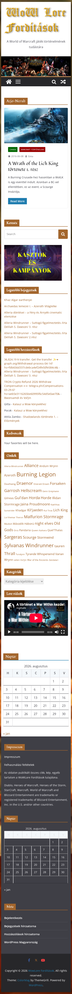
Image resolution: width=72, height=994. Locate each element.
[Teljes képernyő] (63, 632)
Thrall (9, 553)
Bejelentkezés (13, 918)
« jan (6, 733)
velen (17, 560)
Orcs (16, 530)
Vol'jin (23, 560)
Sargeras (13, 537)
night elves (44, 523)
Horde (46, 497)
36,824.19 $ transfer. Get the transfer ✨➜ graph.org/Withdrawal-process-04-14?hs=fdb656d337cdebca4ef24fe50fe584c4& (31, 363)
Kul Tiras (48, 510)
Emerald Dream (41, 484)
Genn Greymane (50, 491)
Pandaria (25, 530)
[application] (36, 618)
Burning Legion (36, 474)
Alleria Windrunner (13, 466)
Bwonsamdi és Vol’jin (17, 398)
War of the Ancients (37, 559)
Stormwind (45, 537)
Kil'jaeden (35, 510)
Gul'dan (21, 497)
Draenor (25, 483)
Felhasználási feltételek (19, 765)
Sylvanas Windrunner (29, 545)
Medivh (8, 523)
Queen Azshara (39, 530)
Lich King (60, 510)
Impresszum (12, 757)
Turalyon (20, 554)
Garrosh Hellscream (23, 490)
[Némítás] (57, 632)
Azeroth (10, 475)
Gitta (30, 156)
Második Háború (23, 523)
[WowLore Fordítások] (36, 59)
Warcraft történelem (32, 149)
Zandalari (53, 560)
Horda (34, 497)
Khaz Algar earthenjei (18, 300)
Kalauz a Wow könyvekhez (29, 404)
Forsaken (58, 483)
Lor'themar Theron (13, 517)
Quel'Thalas (55, 530)
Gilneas (9, 498)
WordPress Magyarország (21, 942)
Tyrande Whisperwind (40, 554)
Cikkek (13, 149)
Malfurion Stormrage (43, 516)
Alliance (31, 465)
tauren (60, 546)
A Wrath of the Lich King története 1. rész (33, 166)
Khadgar (21, 510)
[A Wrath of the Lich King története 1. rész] (36, 125)
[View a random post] (63, 81)
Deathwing (10, 484)
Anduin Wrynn (48, 466)
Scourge (29, 537)
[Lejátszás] (9, 632)
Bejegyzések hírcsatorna (20, 926)
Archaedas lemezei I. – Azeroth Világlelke (30, 306)
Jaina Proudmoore (35, 504)
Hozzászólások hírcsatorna (22, 934)
